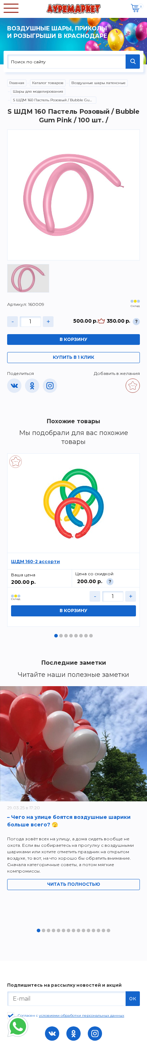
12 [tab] (93, 930)
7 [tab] (86, 636)
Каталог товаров (48, 82)
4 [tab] (71, 636)
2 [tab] (61, 636)
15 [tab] (108, 930)
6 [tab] (81, 636)
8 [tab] (91, 636)
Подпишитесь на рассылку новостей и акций (64, 985)
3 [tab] (66, 636)
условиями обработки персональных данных (81, 1015)
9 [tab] (78, 930)
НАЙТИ (133, 61)
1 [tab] (56, 636)
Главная (16, 82)
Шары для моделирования (38, 91)
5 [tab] (76, 636)
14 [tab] (103, 930)
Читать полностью (73, 884)
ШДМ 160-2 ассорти (35, 561)
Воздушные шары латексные (98, 82)
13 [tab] (98, 930)
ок (132, 998)
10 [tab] (83, 930)
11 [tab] (88, 930)
